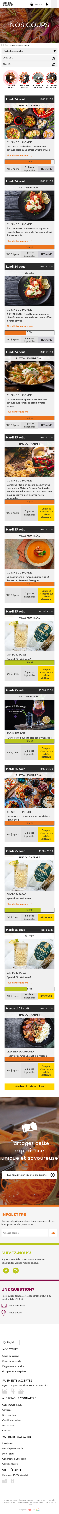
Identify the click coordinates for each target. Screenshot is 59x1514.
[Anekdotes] (37, 1509)
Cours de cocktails (11, 1361)
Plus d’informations (17, 155)
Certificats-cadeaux (12, 1420)
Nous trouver (15, 1312)
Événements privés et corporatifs (27, 1174)
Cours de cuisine (10, 1356)
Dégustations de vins (13, 1366)
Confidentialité (10, 1463)
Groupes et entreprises (14, 1371)
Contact (6, 1430)
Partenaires (8, 1425)
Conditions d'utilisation (14, 1458)
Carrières (6, 1409)
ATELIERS (8, 4)
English (10, 1342)
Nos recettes (9, 1415)
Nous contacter (16, 1305)
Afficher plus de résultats (29, 1086)
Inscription (7, 1443)
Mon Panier (8, 1453)
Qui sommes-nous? (12, 1404)
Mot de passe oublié (12, 1448)
